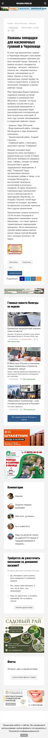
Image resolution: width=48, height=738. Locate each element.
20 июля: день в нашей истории (22, 669)
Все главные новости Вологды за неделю (24, 418)
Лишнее (19, 496)
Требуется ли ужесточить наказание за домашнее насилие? (24, 561)
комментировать (15, 273)
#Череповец (27, 262)
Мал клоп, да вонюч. (25, 516)
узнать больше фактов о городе (24, 677)
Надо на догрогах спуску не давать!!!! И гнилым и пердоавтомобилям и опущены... (26, 539)
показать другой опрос (24, 607)
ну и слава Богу (22, 526)
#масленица (13, 262)
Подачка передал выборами (23, 506)
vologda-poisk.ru (24, 3)
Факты (12, 662)
